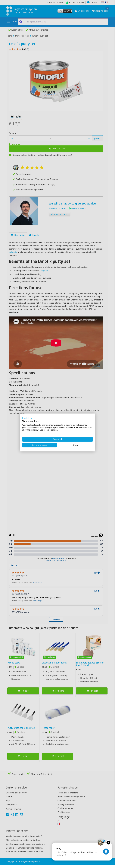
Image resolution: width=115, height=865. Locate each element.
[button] (27, 418)
